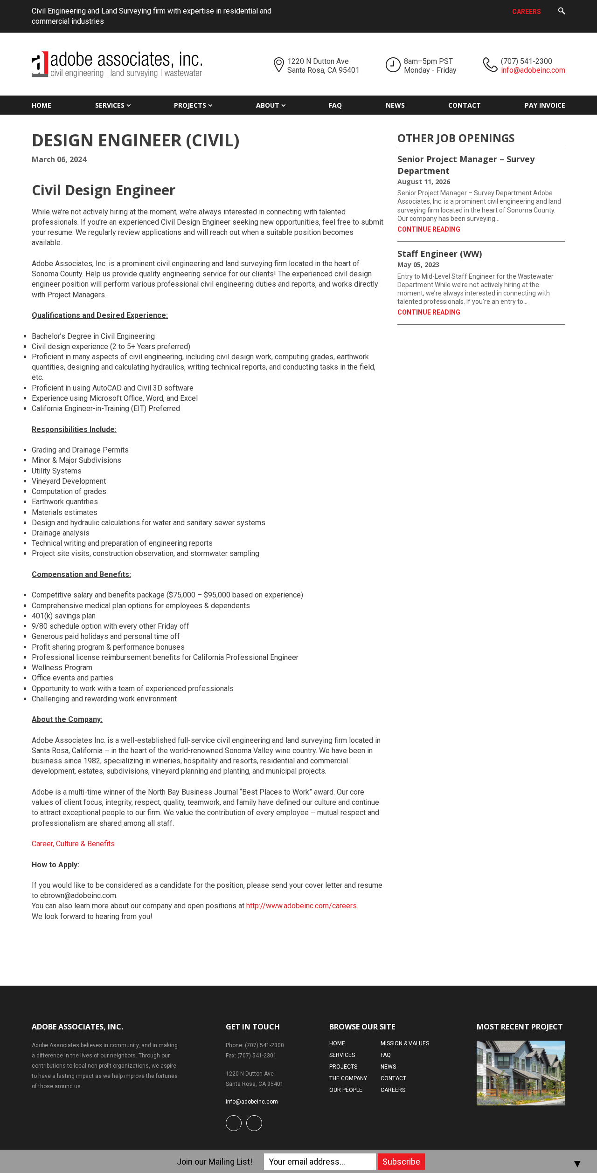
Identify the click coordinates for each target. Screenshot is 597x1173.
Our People (345, 1090)
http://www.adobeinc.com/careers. (302, 905)
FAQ (335, 105)
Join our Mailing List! (214, 1161)
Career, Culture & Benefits (73, 843)
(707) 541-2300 (526, 61)
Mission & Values (405, 1043)
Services (110, 105)
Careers (526, 11)
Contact (464, 105)
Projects (190, 105)
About (267, 105)
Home (41, 105)
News (395, 105)
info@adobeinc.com (533, 70)
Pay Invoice (545, 105)
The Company (348, 1078)
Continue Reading (428, 229)
